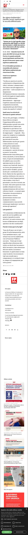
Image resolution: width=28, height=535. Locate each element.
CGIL (13, 294)
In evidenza (7, 403)
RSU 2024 (16, 13)
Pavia (4, 13)
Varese (20, 432)
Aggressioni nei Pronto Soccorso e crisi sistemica (13, 434)
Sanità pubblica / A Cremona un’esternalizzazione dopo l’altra (12, 462)
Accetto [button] (7, 532)
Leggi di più (11, 516)
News (5, 487)
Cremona (6, 460)
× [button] (26, 509)
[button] (14, 529)
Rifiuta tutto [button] (19, 532)
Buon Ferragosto (8, 489)
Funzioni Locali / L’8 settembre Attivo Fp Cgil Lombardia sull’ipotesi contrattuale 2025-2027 (14, 406)
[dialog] (14, 521)
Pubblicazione (9, 13)
